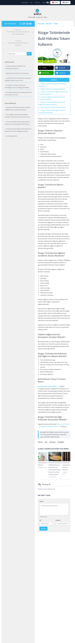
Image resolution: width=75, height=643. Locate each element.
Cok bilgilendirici (11, 136)
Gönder (43, 529)
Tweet (44, 68)
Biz (31, 2)
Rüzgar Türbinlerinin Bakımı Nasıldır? (52, 89)
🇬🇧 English (66, 3)
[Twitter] (24, 23)
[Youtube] (30, 23)
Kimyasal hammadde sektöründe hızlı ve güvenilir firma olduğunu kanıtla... (18, 130)
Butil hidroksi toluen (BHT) (47, 386)
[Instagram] (21, 23)
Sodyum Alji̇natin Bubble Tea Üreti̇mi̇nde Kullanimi (15, 67)
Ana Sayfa (25, 2)
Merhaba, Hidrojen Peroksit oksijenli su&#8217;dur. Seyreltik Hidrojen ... (18, 108)
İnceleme (41, 24)
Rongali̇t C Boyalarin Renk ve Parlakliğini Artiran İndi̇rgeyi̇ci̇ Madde (17, 86)
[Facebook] (27, 23)
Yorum (41, 501)
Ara (29, 54)
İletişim (37, 2)
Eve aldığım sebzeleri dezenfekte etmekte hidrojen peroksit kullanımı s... (18, 115)
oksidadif (60, 442)
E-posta (58, 520)
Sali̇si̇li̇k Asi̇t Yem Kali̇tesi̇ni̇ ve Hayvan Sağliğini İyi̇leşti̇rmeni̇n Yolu (18, 79)
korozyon (52, 442)
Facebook (62, 68)
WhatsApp (45, 73)
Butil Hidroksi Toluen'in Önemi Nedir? (52, 107)
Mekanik (49, 24)
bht (46, 442)
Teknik (55, 24)
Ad (40, 520)
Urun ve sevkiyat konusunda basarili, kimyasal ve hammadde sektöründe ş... (17, 123)
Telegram (62, 73)
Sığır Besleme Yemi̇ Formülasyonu (17, 73)
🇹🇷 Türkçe (55, 3)
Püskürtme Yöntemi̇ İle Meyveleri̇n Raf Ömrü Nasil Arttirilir (18, 93)
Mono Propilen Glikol (50, 426)
